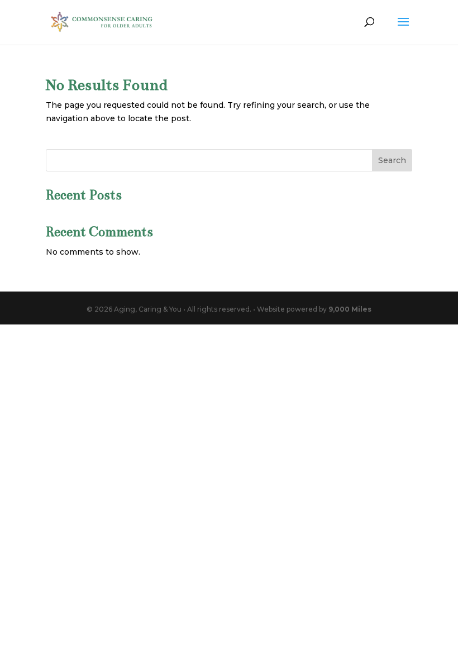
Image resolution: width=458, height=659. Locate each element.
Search (392, 160)
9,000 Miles (349, 309)
